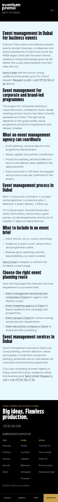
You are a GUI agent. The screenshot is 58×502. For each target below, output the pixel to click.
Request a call (21, 80)
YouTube (25, 452)
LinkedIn (25, 459)
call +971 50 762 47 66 (22, 380)
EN (52, 10)
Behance (25, 465)
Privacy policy (45, 465)
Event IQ (43, 459)
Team (5, 472)
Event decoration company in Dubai (27, 326)
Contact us (44, 446)
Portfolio (7, 452)
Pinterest (25, 479)
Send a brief (10, 73)
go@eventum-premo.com (17, 434)
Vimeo (24, 446)
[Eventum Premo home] (11, 8)
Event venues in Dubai (18, 318)
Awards (6, 465)
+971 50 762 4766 (12, 426)
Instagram (26, 472)
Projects (21, 498)
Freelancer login (47, 472)
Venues (6, 459)
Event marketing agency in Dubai (25, 306)
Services (7, 446)
